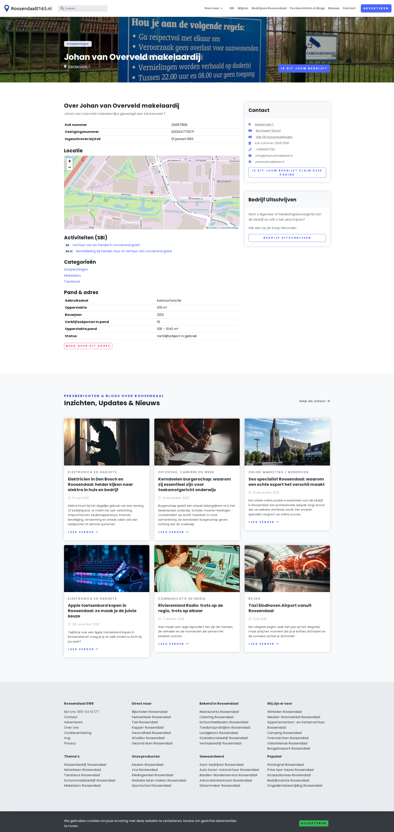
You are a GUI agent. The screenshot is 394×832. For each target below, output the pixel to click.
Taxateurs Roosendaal (82, 775)
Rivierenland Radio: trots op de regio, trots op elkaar (190, 608)
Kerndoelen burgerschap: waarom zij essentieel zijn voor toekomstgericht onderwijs (194, 484)
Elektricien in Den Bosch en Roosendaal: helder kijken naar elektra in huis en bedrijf (100, 484)
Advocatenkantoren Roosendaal (225, 780)
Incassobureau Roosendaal (289, 775)
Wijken (242, 8)
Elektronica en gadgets (92, 472)
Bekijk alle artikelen (312, 401)
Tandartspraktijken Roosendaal (224, 727)
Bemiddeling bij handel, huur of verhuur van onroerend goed (124, 251)
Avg (67, 738)
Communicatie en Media (182, 599)
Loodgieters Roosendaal (218, 732)
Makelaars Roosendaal (82, 785)
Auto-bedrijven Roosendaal (221, 764)
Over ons (71, 727)
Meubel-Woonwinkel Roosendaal (293, 717)
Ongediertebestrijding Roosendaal (294, 785)
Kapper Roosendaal (148, 727)
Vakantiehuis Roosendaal (287, 743)
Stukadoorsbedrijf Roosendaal (223, 738)
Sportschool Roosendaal (151, 785)
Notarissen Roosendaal (82, 769)
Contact (349, 8)
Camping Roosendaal (284, 732)
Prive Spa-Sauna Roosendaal (290, 769)
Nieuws (333, 8)
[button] (152, 192)
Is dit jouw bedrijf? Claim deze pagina (287, 172)
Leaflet (212, 227)
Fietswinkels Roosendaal (151, 717)
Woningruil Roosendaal (285, 764)
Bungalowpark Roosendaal (288, 748)
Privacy (70, 743)
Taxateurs (72, 281)
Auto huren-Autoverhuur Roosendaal (229, 769)
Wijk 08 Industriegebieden (274, 137)
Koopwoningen (77, 44)
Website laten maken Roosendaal (159, 780)
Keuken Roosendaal (147, 764)
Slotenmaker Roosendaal (219, 785)
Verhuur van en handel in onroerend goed (106, 245)
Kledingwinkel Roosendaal (152, 775)
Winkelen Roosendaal (284, 711)
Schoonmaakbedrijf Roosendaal (89, 780)
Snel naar (211, 8)
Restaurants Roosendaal (219, 711)
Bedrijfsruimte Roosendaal (288, 780)
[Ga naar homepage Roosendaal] (27, 8)
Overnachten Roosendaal (288, 738)
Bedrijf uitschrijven (287, 238)
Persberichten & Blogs (307, 8)
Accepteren (313, 823)
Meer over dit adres (88, 346)
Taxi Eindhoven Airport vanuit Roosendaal (280, 608)
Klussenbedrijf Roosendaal (85, 764)
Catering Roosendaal (216, 717)
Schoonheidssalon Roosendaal (223, 722)
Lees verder (81, 532)
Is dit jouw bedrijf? (304, 68)
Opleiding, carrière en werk (186, 472)
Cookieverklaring (77, 732)
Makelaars (72, 275)
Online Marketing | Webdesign (279, 472)
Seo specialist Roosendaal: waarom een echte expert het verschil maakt (287, 481)
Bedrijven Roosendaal (269, 8)
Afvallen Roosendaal (148, 738)
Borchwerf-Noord (268, 131)
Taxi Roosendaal (145, 722)
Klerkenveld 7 (79, 66)
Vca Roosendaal (145, 769)
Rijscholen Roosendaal (149, 711)
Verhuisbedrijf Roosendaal (220, 743)
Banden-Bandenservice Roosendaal (228, 775)
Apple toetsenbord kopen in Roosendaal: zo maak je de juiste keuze (102, 611)
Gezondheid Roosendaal (151, 732)
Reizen (255, 599)
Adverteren (376, 8)
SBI (231, 8)
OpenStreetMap (230, 227)
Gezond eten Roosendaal (152, 743)
